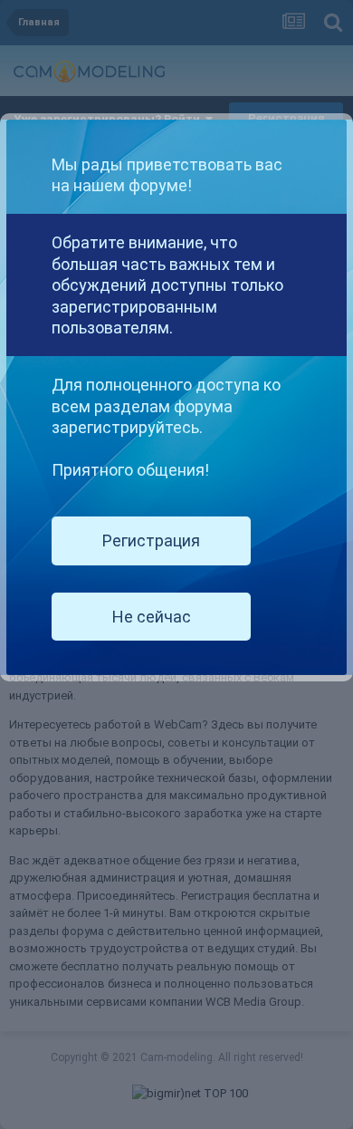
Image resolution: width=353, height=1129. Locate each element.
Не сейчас (151, 616)
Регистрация (151, 540)
